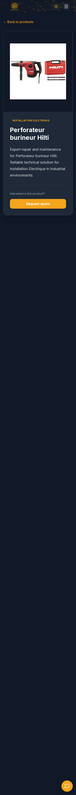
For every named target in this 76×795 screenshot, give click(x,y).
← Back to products (18, 22)
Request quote (38, 204)
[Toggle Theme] (56, 6)
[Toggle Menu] (66, 6)
